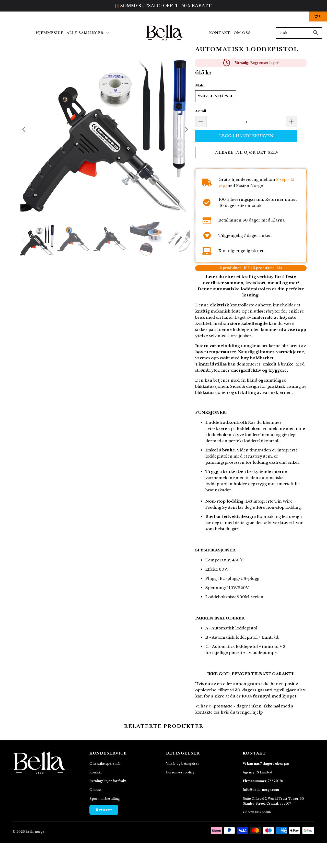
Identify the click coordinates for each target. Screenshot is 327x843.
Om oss (95, 790)
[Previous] (24, 129)
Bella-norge (35, 832)
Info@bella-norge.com (261, 790)
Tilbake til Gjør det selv (246, 152)
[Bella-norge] (164, 33)
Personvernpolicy (180, 772)
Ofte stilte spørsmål (104, 764)
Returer (104, 809)
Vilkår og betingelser (182, 764)
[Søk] (315, 33)
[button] (88, 33)
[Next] (186, 129)
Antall (200, 111)
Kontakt (95, 772)
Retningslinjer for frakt (107, 781)
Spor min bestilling (104, 799)
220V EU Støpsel (215, 96)
